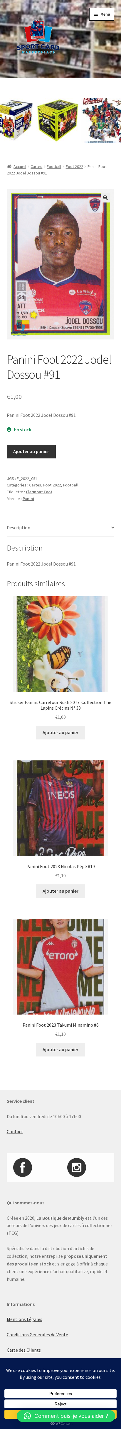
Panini (28, 498)
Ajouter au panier (31, 451)
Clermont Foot (39, 491)
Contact (15, 1131)
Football (54, 166)
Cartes (36, 166)
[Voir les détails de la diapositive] (47, 120)
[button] (105, 197)
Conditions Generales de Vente (37, 1334)
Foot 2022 (74, 166)
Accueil (20, 166)
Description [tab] (18, 527)
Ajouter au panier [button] (60, 732)
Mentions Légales (24, 1319)
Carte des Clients (24, 1350)
